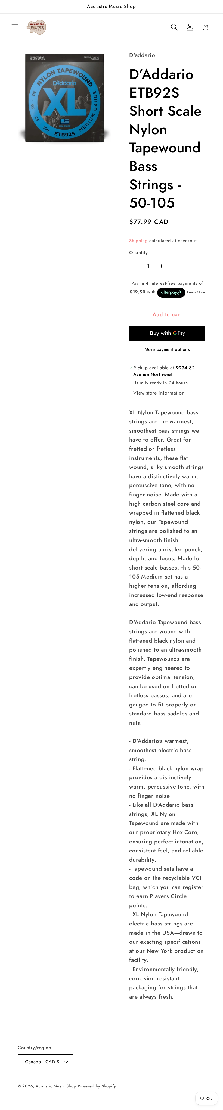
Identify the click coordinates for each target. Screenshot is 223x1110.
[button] (15, 27)
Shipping (138, 240)
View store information (159, 392)
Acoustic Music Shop (56, 1086)
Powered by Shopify (97, 1086)
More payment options (167, 349)
